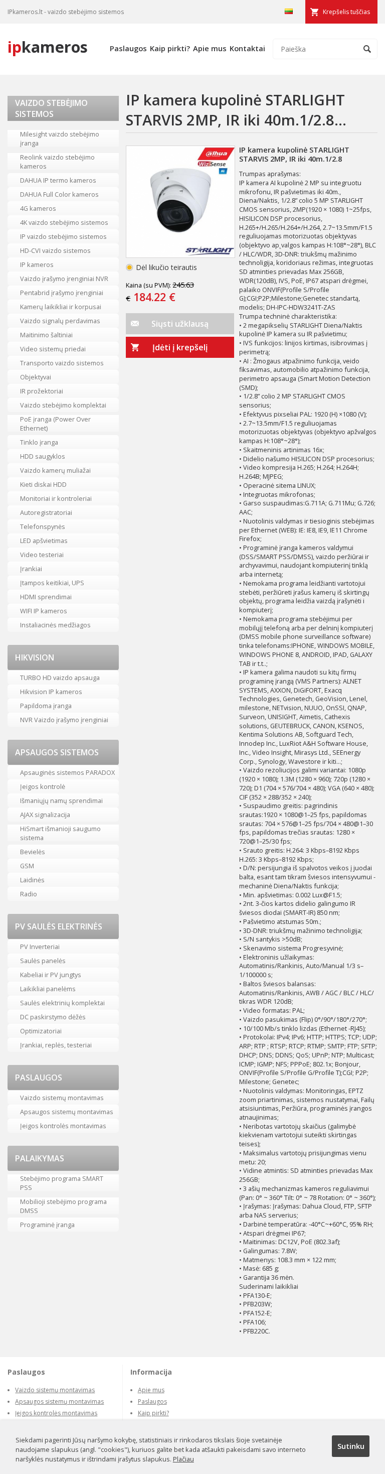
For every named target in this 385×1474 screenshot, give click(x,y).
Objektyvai (35, 376)
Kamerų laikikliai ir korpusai (60, 306)
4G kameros (38, 208)
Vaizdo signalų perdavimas (60, 320)
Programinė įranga (47, 1224)
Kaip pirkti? (170, 48)
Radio (28, 893)
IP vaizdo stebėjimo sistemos (63, 236)
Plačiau (183, 1458)
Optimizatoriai (41, 1030)
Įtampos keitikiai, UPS (52, 582)
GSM (27, 865)
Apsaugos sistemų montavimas (66, 1111)
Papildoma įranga (46, 705)
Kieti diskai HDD (43, 484)
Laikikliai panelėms (48, 988)
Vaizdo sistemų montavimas (62, 1097)
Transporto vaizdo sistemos (62, 362)
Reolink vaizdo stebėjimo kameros (57, 162)
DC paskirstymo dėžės (53, 1016)
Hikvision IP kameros (51, 691)
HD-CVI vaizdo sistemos (55, 250)
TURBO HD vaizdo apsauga (60, 677)
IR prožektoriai (41, 390)
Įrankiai (31, 568)
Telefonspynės (42, 526)
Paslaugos (128, 48)
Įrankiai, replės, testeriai (56, 1044)
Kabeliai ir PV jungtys (50, 974)
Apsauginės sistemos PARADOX (67, 772)
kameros (48, 46)
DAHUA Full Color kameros (59, 194)
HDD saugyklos (42, 456)
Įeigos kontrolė (42, 786)
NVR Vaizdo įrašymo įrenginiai (64, 719)
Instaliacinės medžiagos (55, 624)
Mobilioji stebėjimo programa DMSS (63, 1206)
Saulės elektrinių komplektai (62, 1002)
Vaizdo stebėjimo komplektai (63, 405)
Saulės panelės (43, 960)
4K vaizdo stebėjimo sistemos (64, 222)
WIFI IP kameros (43, 610)
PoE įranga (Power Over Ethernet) (55, 424)
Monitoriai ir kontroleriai (56, 498)
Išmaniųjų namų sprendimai (61, 800)
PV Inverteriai (40, 946)
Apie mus (210, 48)
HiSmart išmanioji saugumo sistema (60, 833)
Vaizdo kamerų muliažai (55, 470)
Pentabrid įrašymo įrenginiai (61, 292)
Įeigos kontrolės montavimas (63, 1125)
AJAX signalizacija (45, 814)
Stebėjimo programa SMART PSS (61, 1183)
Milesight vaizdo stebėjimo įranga (59, 138)
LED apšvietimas (44, 540)
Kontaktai (247, 48)
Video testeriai (42, 554)
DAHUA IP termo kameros (58, 180)
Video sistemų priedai (53, 348)
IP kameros (37, 264)
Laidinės (32, 879)
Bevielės (32, 851)
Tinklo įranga (39, 442)
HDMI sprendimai (46, 596)
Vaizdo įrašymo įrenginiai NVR (64, 278)
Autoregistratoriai (46, 512)
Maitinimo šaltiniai (46, 334)
